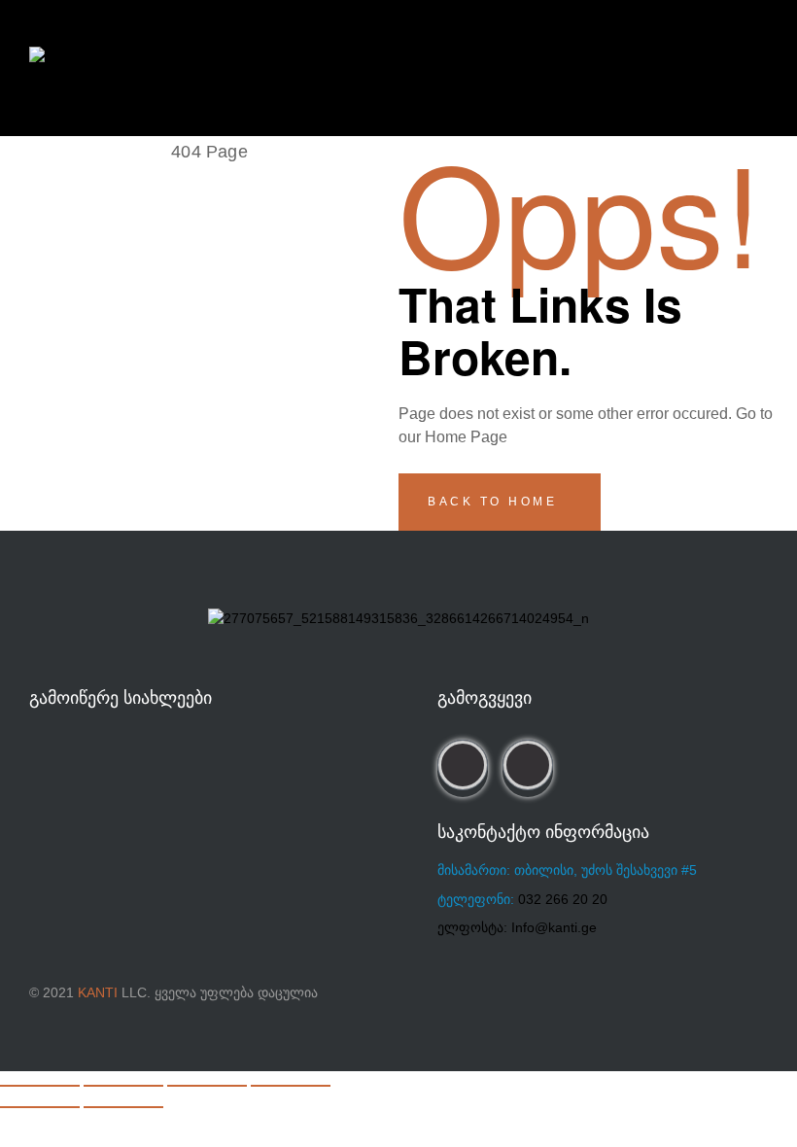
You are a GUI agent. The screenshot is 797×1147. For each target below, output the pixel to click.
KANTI (98, 992)
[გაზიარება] (207, 1086)
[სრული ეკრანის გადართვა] (123, 1086)
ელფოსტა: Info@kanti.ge (517, 927)
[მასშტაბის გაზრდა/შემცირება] (40, 1086)
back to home (496, 501)
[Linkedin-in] (527, 765)
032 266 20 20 (562, 899)
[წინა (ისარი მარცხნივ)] (40, 1107)
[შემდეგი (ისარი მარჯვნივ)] (123, 1107)
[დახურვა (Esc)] (290, 1086)
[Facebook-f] (462, 765)
